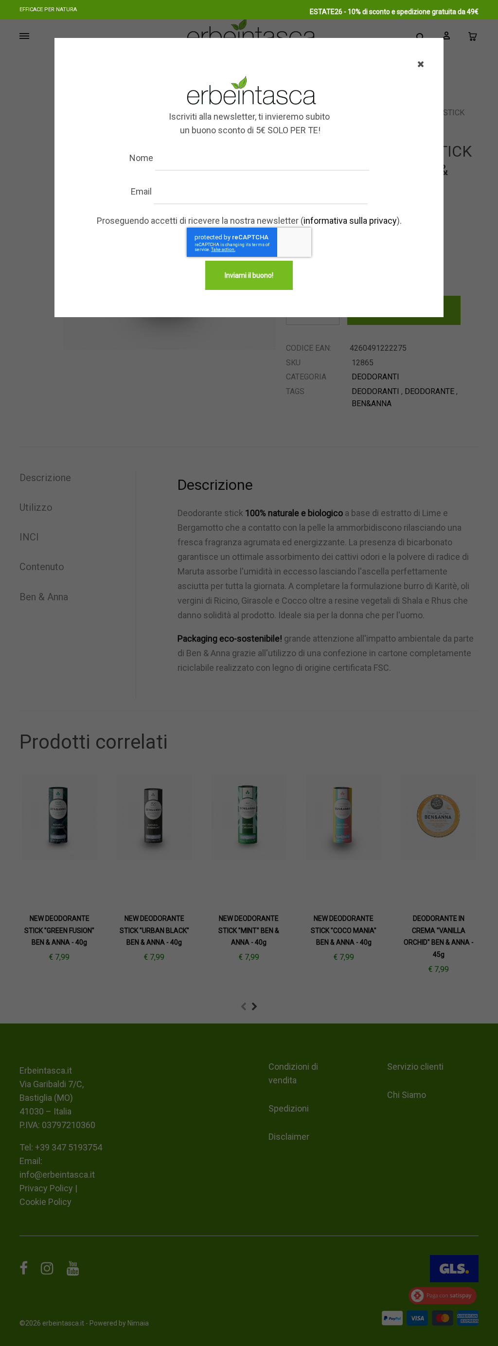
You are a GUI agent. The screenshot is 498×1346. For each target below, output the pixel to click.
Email (141, 191)
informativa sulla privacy (350, 220)
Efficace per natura (48, 9)
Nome (141, 158)
